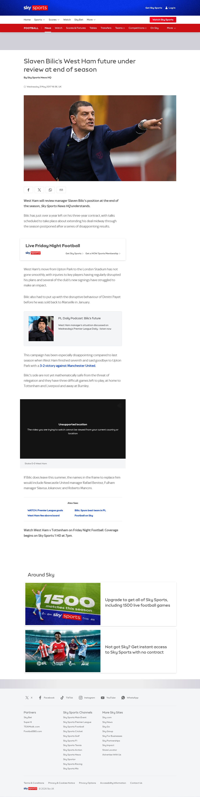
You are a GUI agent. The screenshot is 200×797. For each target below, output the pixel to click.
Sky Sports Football (73, 727)
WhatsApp (132, 698)
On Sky (154, 28)
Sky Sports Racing (72, 764)
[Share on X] (39, 190)
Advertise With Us (111, 755)
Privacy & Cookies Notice (61, 783)
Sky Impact (108, 745)
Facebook (49, 698)
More (90, 19)
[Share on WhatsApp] (50, 190)
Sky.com (107, 717)
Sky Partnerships (111, 741)
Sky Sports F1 (70, 741)
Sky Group (107, 731)
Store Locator (109, 750)
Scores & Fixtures (76, 28)
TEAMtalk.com (32, 727)
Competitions (137, 28)
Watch (67, 19)
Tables (93, 28)
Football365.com (33, 731)
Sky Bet (78, 19)
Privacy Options (87, 783)
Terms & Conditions (34, 783)
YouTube (110, 698)
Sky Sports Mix (71, 768)
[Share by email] (61, 190)
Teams (119, 28)
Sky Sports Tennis (72, 745)
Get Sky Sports (153, 8)
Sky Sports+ (69, 759)
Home (27, 19)
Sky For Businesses (112, 736)
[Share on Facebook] (28, 190)
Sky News (107, 722)
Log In (172, 8)
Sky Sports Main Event (74, 717)
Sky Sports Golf (71, 736)
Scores (53, 19)
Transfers (106, 28)
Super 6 (28, 722)
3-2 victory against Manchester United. (68, 366)
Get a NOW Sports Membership (101, 253)
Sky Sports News (72, 755)
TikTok (69, 698)
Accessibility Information (113, 783)
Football (31, 28)
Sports (38, 19)
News (48, 28)
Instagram (89, 698)
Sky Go (106, 727)
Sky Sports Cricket (73, 731)
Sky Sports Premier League (77, 722)
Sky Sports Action (72, 750)
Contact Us (136, 783)
